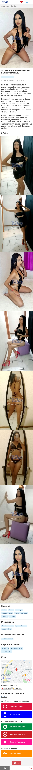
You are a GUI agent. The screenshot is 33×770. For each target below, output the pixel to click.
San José (4, 697)
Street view (17, 688)
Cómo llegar (6, 688)
